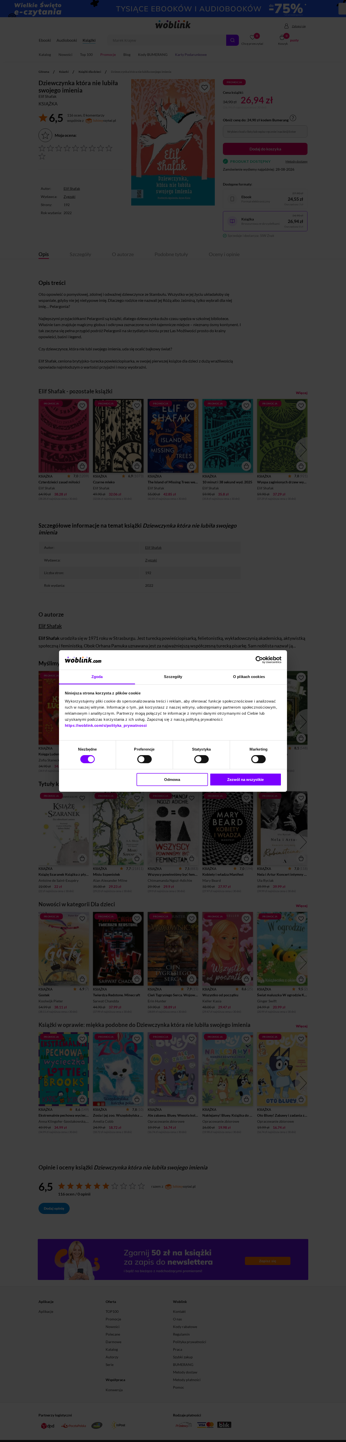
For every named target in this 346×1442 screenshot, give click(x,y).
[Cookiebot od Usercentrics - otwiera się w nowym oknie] (259, 660)
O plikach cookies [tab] (249, 676)
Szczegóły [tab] (173, 676)
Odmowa (172, 779)
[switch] (144, 759)
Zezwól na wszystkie (245, 779)
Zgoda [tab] (97, 676)
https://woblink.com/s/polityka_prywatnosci (106, 725)
